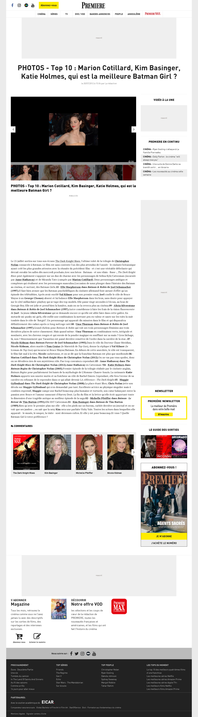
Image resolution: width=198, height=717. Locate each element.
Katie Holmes (116, 365)
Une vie (14, 672)
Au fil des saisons (19, 682)
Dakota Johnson (108, 676)
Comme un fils (17, 685)
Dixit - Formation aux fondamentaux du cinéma (101, 707)
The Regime (61, 672)
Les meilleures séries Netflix (160, 676)
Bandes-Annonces (100, 14)
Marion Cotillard (82, 279)
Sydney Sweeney (109, 679)
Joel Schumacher (121, 287)
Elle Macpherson (70, 287)
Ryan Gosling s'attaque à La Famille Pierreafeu (161, 151)
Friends (60, 669)
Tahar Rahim (107, 685)
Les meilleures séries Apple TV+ (162, 682)
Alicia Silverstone (124, 305)
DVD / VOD (80, 14)
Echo (58, 679)
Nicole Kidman (20, 342)
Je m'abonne (164, 536)
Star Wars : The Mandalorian (69, 682)
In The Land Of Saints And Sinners (27, 679)
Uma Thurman (84, 324)
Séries (54, 14)
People (119, 14)
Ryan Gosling (107, 672)
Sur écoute (61, 685)
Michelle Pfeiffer (100, 398)
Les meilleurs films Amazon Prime (163, 689)
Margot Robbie (108, 682)
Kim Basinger (81, 402)
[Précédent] (13, 129)
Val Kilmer (65, 294)
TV (66, 14)
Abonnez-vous (49, 5)
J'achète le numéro (164, 543)
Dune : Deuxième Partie (22, 669)
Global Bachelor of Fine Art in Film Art (52, 707)
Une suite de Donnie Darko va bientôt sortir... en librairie (162, 166)
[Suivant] (133, 129)
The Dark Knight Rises (67, 261)
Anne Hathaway (24, 279)
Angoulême (134, 14)
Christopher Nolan (110, 669)
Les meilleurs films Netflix (159, 685)
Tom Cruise (53, 346)
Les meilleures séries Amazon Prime (164, 679)
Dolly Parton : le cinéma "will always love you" (161, 158)
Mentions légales (18, 714)
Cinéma (41, 14)
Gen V (59, 676)
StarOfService (75, 707)
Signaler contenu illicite (36, 714)
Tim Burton (30, 402)
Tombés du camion (20, 676)
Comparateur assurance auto (23, 707)
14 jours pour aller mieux (22, 689)
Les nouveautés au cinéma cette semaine (163, 173)
